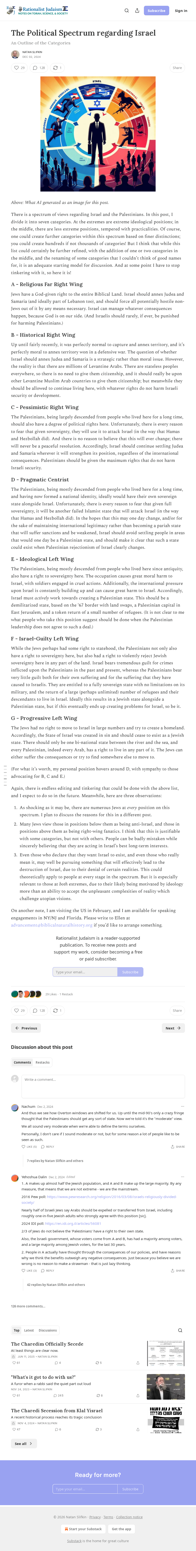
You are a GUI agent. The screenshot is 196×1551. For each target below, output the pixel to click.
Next (170, 1028)
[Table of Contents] (5, 775)
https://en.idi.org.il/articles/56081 (73, 1223)
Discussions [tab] (48, 1330)
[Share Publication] (137, 10)
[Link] (4, 284)
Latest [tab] (29, 1330)
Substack (74, 1541)
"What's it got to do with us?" (43, 1377)
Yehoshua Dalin (34, 1176)
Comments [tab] (22, 1062)
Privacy (95, 1517)
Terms (108, 1517)
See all (21, 1443)
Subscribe (156, 10)
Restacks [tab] (42, 1062)
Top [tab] (16, 1330)
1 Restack (66, 994)
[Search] (126, 10)
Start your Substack (85, 1529)
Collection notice (129, 1517)
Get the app (121, 1529)
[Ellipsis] (182, 1106)
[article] (98, 1353)
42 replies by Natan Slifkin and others (56, 1285)
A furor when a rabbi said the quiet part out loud (51, 1383)
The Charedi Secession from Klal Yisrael (57, 1410)
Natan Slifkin (32, 52)
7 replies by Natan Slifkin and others (55, 1161)
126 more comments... (28, 1306)
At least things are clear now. (34, 1350)
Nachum (28, 1106)
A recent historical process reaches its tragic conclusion (56, 1417)
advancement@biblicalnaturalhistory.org (52, 925)
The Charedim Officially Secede (47, 1344)
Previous (29, 1028)
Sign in (181, 10)
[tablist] (31, 1062)
